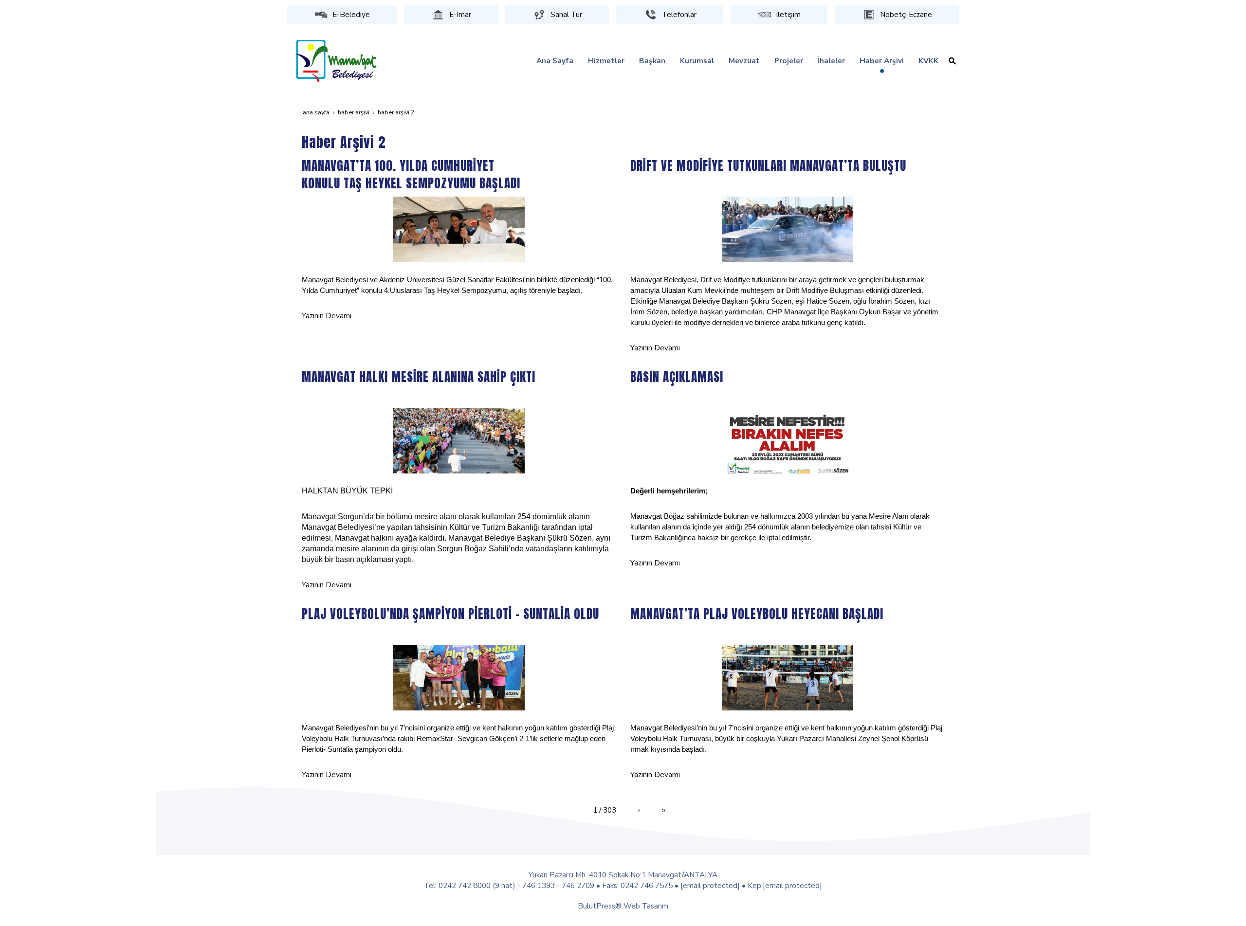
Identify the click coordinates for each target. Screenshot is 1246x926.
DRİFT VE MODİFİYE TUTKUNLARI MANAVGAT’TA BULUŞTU (768, 165)
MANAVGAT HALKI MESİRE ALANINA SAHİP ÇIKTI (418, 376)
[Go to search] (952, 61)
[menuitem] (555, 61)
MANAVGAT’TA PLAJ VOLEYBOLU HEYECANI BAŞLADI (756, 613)
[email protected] (710, 885)
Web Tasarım (645, 906)
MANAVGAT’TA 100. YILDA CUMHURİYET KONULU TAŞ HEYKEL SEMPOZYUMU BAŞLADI (411, 174)
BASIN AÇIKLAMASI (676, 376)
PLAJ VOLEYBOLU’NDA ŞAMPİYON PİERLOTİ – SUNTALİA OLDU (450, 613)
